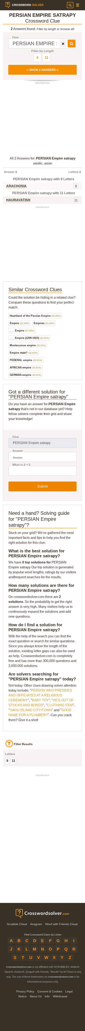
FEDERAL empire (26, 360)
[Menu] (77, 5)
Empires (44, 323)
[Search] (70, 5)
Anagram (36, 924)
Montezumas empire (28, 345)
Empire (19, 323)
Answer (17, 451)
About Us (36, 996)
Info (47, 996)
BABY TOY (40, 700)
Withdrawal (60, 996)
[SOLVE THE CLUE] (72, 43)
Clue (15, 37)
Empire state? (24, 352)
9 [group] (7, 761)
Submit (42, 486)
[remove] (63, 43)
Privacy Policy (25, 991)
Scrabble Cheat (17, 924)
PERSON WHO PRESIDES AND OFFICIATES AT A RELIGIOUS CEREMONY (40, 695)
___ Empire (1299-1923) (29, 337)
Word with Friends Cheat (61, 924)
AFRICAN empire (25, 367)
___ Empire (22, 330)
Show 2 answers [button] (42, 69)
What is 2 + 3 (21, 464)
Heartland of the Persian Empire (35, 315)
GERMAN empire (25, 374)
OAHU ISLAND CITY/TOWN (31, 710)
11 (46, 57)
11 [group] (13, 761)
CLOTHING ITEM (60, 705)
